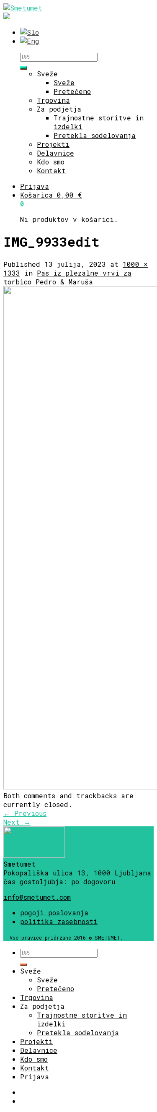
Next (17, 822)
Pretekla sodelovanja (95, 135)
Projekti (53, 144)
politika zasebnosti (59, 921)
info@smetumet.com (37, 897)
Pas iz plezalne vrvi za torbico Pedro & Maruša (67, 277)
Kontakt (51, 170)
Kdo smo (50, 161)
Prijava (34, 186)
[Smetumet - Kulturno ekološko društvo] (22, 7)
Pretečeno (72, 91)
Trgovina (53, 100)
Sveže (47, 73)
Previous (24, 813)
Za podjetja (59, 108)
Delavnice (55, 152)
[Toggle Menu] (23, 67)
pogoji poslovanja (54, 912)
